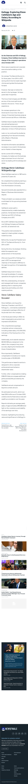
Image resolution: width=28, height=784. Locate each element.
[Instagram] (16, 734)
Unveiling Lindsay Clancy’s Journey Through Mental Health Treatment (13, 537)
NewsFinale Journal (10, 661)
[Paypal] (19, 734)
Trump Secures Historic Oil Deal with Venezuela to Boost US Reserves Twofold (12, 574)
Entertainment (4, 590)
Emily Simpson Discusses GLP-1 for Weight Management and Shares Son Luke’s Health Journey (13, 672)
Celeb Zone (7, 8)
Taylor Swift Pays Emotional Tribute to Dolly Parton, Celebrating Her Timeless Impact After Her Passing (14, 657)
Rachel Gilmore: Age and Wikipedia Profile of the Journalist (7, 426)
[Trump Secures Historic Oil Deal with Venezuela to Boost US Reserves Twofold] (14, 584)
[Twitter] (25, 734)
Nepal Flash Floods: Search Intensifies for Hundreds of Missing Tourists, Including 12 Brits (13, 685)
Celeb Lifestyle (4, 553)
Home (2, 8)
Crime (2, 534)
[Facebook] (13, 734)
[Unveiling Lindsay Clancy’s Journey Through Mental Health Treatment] (14, 546)
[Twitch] (22, 734)
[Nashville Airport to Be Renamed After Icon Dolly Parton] (14, 565)
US (2, 571)
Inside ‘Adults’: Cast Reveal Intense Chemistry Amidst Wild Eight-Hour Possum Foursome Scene (13, 593)
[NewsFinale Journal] (4, 26)
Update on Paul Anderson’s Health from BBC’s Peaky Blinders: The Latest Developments (21, 427)
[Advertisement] (14, 513)
